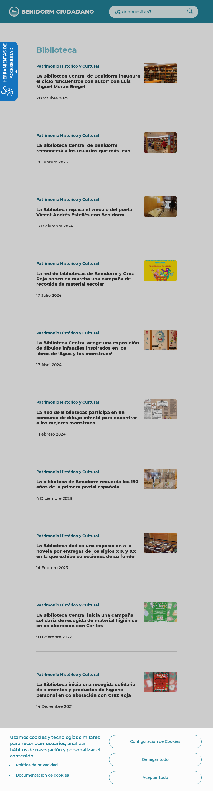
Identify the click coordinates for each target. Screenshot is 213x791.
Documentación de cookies (42, 775)
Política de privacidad (37, 765)
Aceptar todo (155, 777)
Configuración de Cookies (155, 741)
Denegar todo (155, 759)
